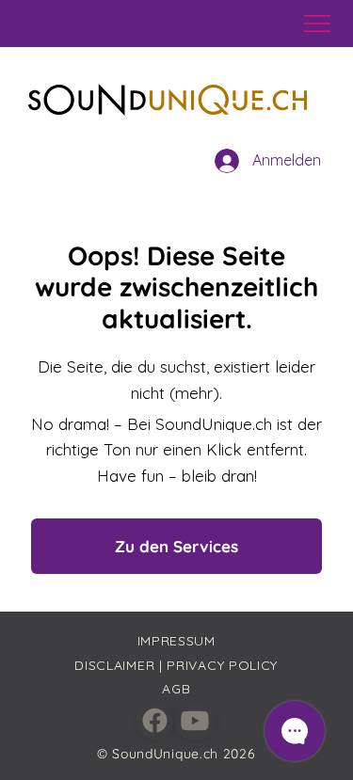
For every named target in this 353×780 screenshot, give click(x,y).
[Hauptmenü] (318, 23)
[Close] (154, 721)
